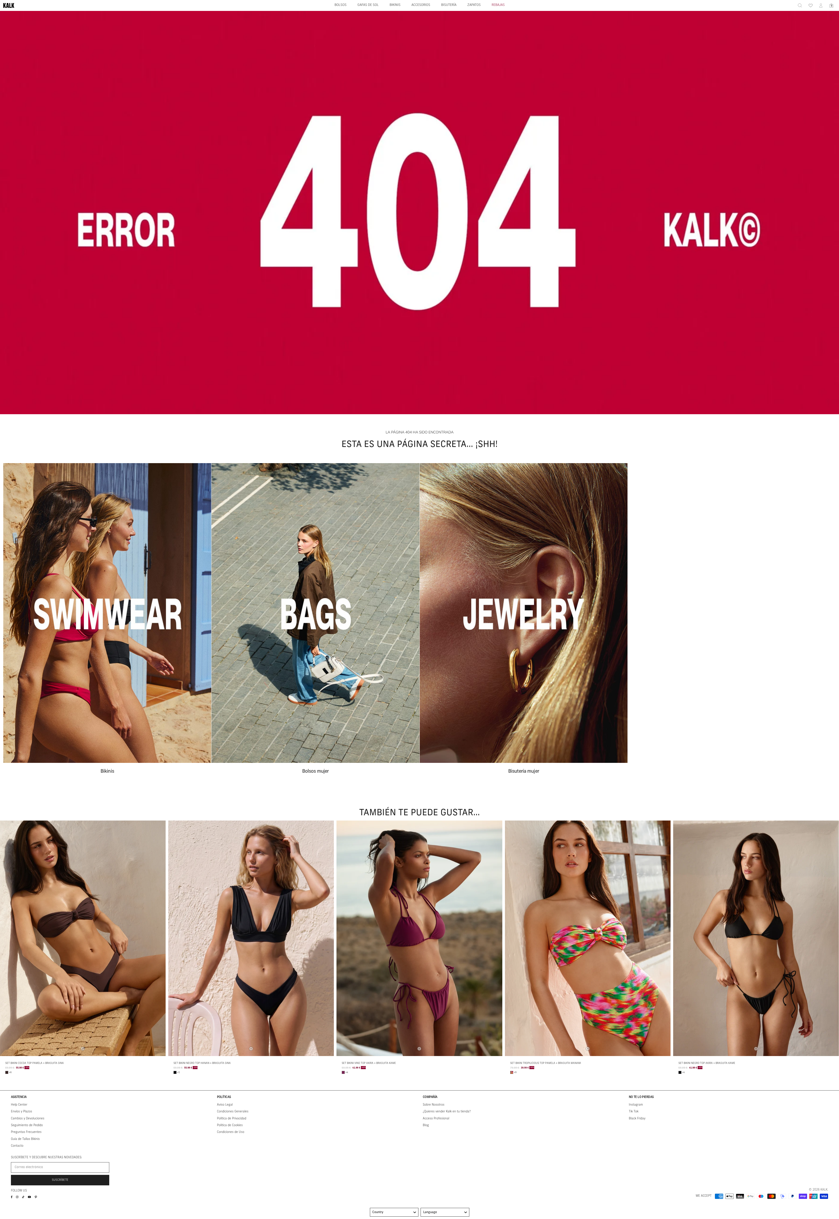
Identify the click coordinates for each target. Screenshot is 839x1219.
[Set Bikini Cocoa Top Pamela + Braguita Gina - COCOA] (6, 1072)
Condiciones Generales (232, 1111)
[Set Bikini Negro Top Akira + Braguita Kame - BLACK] (679, 1072)
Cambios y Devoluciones (27, 1118)
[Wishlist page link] (810, 5)
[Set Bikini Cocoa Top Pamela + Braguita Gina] (83, 938)
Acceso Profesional (436, 1118)
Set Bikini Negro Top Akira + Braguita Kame (706, 1063)
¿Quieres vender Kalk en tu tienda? (447, 1111)
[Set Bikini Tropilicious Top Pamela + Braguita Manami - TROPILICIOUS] (511, 1072)
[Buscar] (800, 5)
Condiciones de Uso (230, 1132)
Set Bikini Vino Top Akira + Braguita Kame (369, 1063)
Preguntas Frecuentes (26, 1132)
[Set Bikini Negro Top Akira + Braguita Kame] (756, 938)
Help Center (19, 1104)
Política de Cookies (230, 1125)
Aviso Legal (225, 1104)
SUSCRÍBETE (60, 1180)
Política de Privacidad (231, 1118)
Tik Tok (633, 1111)
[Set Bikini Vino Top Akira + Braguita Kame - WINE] (343, 1072)
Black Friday (637, 1118)
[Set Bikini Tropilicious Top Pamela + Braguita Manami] (588, 938)
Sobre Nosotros (433, 1104)
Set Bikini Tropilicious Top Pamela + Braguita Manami (545, 1063)
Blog (426, 1125)
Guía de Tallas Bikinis (25, 1139)
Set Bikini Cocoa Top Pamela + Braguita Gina (34, 1063)
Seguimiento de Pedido (27, 1125)
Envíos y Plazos (21, 1111)
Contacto (17, 1146)
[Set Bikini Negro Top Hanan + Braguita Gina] (251, 938)
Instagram (636, 1104)
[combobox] (394, 1212)
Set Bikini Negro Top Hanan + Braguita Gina (202, 1063)
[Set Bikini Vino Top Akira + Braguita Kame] (419, 938)
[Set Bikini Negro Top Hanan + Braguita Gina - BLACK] (175, 1072)
